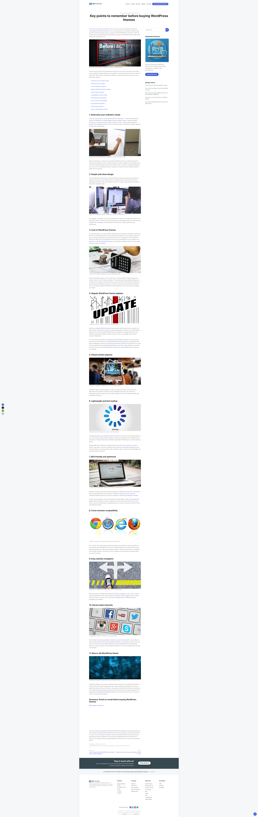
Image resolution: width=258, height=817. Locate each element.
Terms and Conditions (135, 789)
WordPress (101, 745)
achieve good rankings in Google (129, 495)
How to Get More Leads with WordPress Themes (156, 85)
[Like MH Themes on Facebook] (130, 807)
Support (143, 4)
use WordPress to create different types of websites (107, 120)
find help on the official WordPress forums (100, 241)
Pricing (133, 4)
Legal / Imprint (134, 785)
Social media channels (97, 106)
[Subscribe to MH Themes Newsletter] (137, 807)
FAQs (146, 795)
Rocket (124, 814)
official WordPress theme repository (118, 341)
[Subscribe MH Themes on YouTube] (135, 807)
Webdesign (95, 745)
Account (149, 4)
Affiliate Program (134, 791)
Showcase (119, 791)
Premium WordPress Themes (121, 784)
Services (138, 4)
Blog (146, 791)
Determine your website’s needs (100, 80)
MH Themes (135, 13)
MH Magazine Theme (121, 787)
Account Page (148, 789)
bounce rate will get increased (126, 447)
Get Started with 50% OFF (160, 4)
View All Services (152, 74)
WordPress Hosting (149, 787)
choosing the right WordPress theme (99, 31)
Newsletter (133, 783)
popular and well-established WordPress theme (102, 692)
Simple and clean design (98, 83)
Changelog (119, 792)
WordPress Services (149, 785)
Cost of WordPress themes (98, 86)
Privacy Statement (135, 787)
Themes (128, 4)
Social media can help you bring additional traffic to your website (111, 642)
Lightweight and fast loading (99, 95)
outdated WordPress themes (103, 328)
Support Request (148, 799)
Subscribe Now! (144, 763)
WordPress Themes (100, 744)
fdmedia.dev (161, 787)
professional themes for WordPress (110, 731)
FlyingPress (136, 814)
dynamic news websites (95, 124)
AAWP (160, 783)
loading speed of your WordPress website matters (105, 436)
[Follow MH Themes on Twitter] (133, 807)
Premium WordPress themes (97, 278)
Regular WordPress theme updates (101, 89)
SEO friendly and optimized (98, 98)
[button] (3, 404)
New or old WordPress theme (99, 109)
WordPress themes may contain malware (118, 347)
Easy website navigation (98, 103)
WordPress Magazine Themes (112, 745)
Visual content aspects (97, 92)
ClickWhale (161, 785)
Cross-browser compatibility (99, 100)
